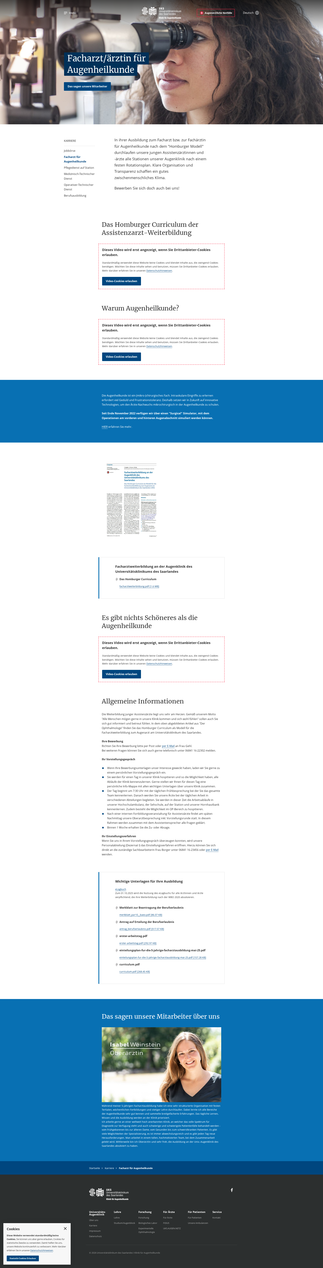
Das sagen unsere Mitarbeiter (87, 86)
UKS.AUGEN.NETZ (172, 1228)
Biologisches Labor (147, 1222)
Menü (72, 13)
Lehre (117, 1217)
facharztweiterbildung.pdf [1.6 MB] (139, 586)
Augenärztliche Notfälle (218, 12)
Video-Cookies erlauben (121, 281)
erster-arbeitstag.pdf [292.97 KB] (137, 943)
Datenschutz (95, 1236)
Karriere (109, 1168)
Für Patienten (195, 1217)
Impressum (95, 1230)
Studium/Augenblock (124, 1222)
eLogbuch (120, 889)
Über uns (93, 1220)
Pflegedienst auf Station (79, 168)
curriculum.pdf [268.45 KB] (134, 971)
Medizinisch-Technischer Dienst (79, 176)
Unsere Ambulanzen (198, 1222)
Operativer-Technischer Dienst (79, 187)
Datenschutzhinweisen (159, 270)
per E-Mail (168, 746)
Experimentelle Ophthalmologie (146, 1230)
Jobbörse (69, 151)
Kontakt (216, 1217)
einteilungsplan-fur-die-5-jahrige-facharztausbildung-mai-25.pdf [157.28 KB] (162, 957)
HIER (105, 427)
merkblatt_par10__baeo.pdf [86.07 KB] (140, 914)
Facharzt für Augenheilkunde (75, 159)
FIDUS (166, 1222)
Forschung (143, 1217)
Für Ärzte (167, 1217)
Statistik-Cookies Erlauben (23, 1258)
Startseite (94, 1168)
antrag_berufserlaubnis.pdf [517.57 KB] (141, 928)
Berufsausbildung (75, 195)
